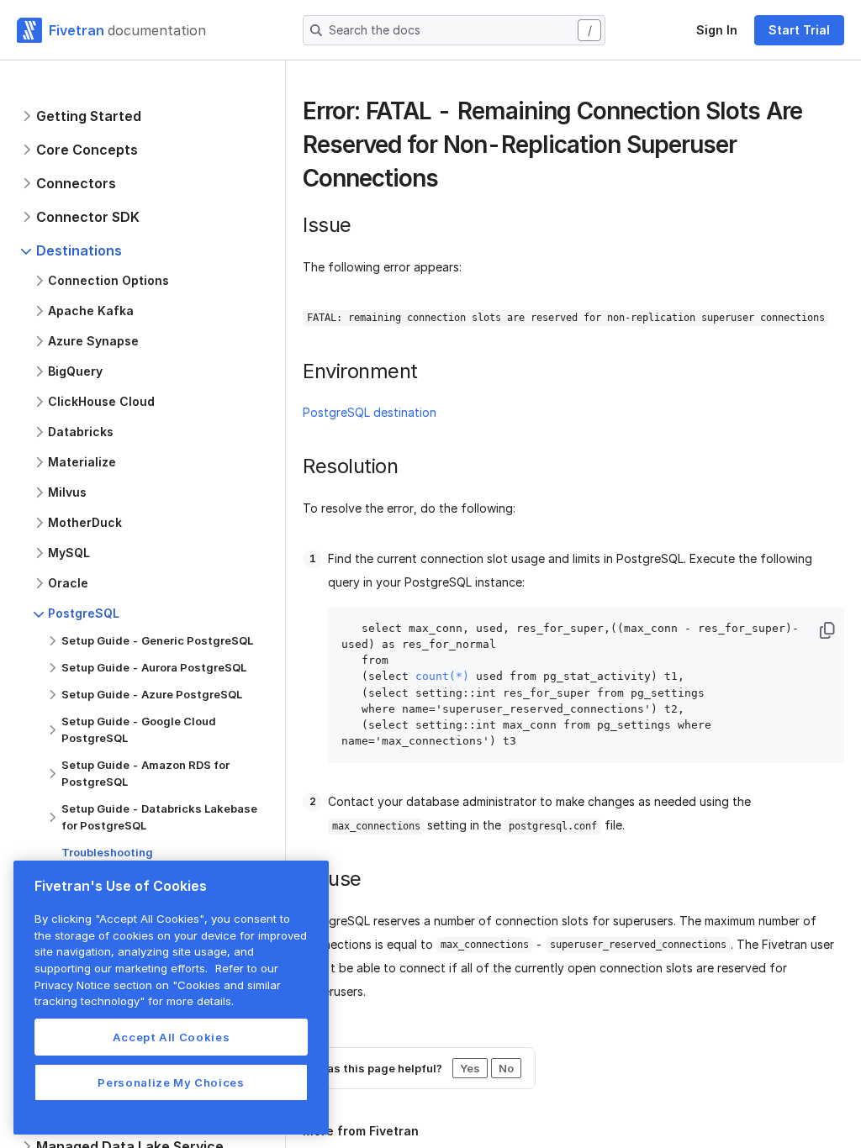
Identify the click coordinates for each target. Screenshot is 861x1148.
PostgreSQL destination (369, 412)
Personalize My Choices (171, 1082)
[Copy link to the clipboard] (451, 180)
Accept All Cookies (171, 1037)
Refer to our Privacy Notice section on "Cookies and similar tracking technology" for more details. (157, 984)
